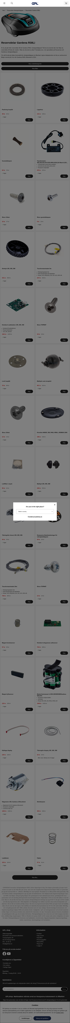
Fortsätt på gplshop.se (35, 516)
